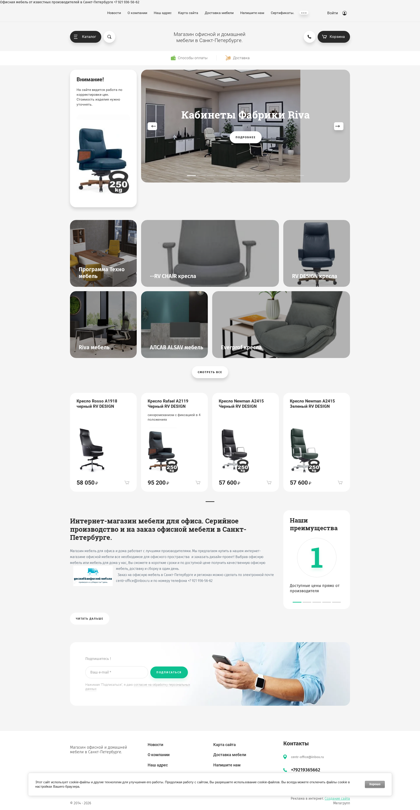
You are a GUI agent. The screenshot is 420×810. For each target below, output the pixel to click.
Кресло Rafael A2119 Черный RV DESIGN (168, 404)
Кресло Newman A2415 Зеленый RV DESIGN (312, 404)
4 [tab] (221, 175)
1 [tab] (191, 175)
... (304, 12)
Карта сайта (188, 13)
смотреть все (210, 372)
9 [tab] (270, 175)
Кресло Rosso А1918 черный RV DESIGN (97, 404)
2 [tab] (201, 175)
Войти (332, 13)
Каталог (89, 36)
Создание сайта (337, 798)
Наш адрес (163, 13)
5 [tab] (230, 175)
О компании (137, 13)
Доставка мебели (219, 13)
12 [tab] (299, 175)
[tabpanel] (245, 126)
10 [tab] (280, 175)
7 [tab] (250, 175)
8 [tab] (260, 175)
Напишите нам (252, 13)
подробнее (246, 137)
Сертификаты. (282, 13)
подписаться (169, 672)
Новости (114, 13)
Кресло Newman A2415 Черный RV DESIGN (241, 404)
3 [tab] (211, 175)
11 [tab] (289, 175)
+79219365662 (305, 770)
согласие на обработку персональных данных (137, 687)
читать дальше (89, 618)
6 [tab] (240, 175)
